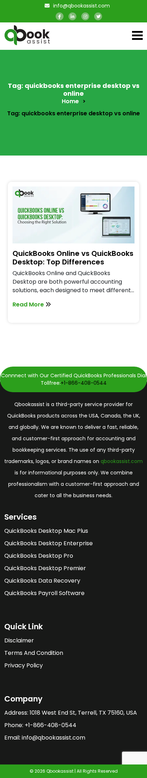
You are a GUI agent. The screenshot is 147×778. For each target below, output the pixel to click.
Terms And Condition (33, 653)
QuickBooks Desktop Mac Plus (46, 531)
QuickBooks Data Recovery (42, 581)
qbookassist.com (122, 461)
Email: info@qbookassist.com (44, 738)
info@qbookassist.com (81, 5)
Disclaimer (19, 640)
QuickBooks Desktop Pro (38, 556)
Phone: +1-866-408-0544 (40, 725)
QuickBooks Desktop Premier (45, 568)
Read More (28, 304)
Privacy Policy (23, 665)
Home (70, 101)
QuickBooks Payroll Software (44, 593)
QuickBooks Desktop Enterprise (48, 543)
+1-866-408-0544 (84, 383)
